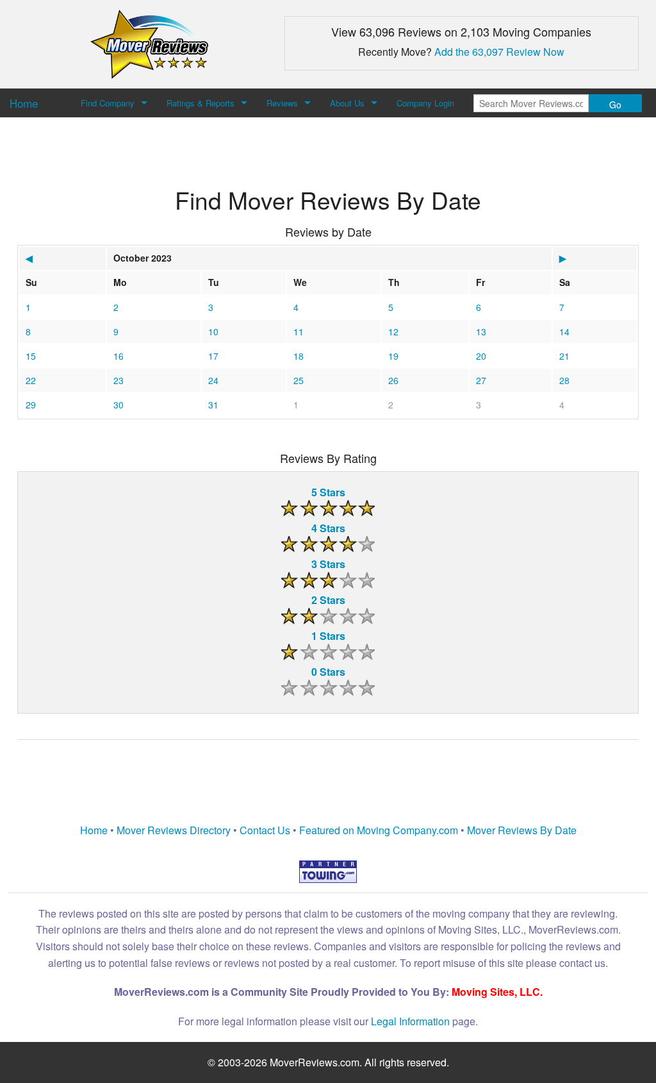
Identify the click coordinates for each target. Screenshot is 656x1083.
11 (298, 331)
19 (393, 355)
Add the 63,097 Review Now (499, 51)
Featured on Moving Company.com (378, 830)
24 (213, 380)
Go (615, 104)
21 (564, 355)
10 (213, 331)
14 (564, 331)
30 (118, 404)
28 (564, 380)
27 (481, 380)
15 (31, 355)
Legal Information (410, 1021)
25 (298, 380)
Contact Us (265, 830)
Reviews (282, 103)
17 (213, 355)
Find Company (108, 103)
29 (31, 404)
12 (393, 331)
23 (118, 380)
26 (393, 380)
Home (94, 830)
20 (481, 355)
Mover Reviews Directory (174, 830)
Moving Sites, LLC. (497, 991)
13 (481, 331)
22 (31, 380)
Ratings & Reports (200, 103)
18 (298, 355)
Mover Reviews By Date (522, 830)
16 (118, 355)
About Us (347, 103)
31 (213, 404)
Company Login (425, 103)
